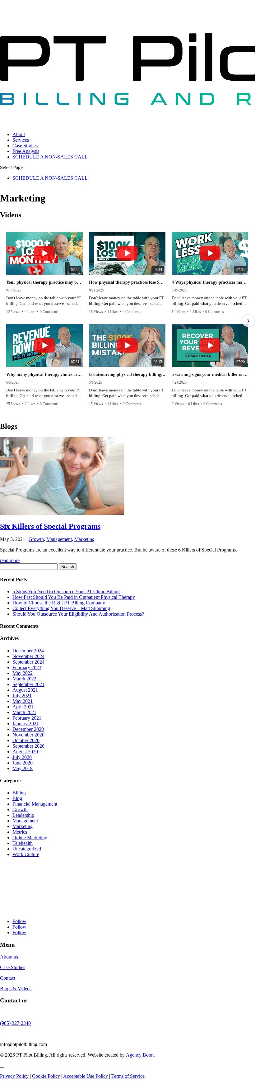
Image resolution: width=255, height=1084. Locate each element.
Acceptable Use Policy (85, 1076)
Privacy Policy (14, 1076)
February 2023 (26, 667)
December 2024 (28, 650)
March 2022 (24, 678)
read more (10, 560)
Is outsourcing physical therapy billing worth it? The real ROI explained (127, 374)
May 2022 (22, 673)
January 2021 (25, 723)
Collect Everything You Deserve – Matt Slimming (61, 608)
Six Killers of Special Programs (50, 526)
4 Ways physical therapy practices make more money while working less (210, 282)
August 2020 (25, 751)
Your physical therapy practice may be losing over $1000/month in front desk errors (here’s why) (44, 282)
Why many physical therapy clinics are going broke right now (44, 374)
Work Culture (25, 854)
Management (59, 539)
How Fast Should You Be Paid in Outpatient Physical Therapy (73, 597)
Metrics (19, 832)
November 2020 (28, 734)
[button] (7, 321)
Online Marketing (29, 837)
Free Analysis (25, 151)
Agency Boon (140, 1055)
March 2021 (24, 712)
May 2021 (22, 701)
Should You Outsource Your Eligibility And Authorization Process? (78, 614)
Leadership (23, 815)
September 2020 (28, 746)
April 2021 (23, 706)
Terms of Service (128, 1076)
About (18, 134)
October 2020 (25, 740)
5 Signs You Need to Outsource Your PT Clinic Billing (66, 591)
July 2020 (22, 757)
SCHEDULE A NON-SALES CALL (50, 156)
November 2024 (28, 656)
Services (20, 140)
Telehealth (22, 843)
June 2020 (22, 762)
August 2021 (25, 690)
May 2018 (22, 768)
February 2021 (26, 718)
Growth (36, 539)
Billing (19, 792)
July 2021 (22, 695)
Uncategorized (26, 848)
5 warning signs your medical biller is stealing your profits (210, 374)
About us (9, 956)
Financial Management (34, 804)
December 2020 (28, 729)
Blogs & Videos (15, 988)
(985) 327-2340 (15, 1023)
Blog (17, 798)
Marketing (84, 539)
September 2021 (28, 684)
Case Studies (25, 145)
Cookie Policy (46, 1076)
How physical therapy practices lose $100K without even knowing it (127, 282)
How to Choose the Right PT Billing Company (58, 602)
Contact (7, 978)
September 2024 (28, 662)
